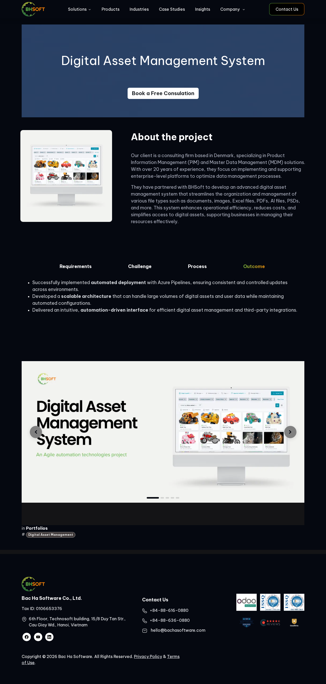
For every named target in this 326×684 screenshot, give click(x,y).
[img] (36, 432)
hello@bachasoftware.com (178, 630)
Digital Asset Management (50, 535)
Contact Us (287, 9)
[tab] (76, 268)
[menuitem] (79, 9)
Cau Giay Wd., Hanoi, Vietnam (58, 624)
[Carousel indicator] (167, 498)
